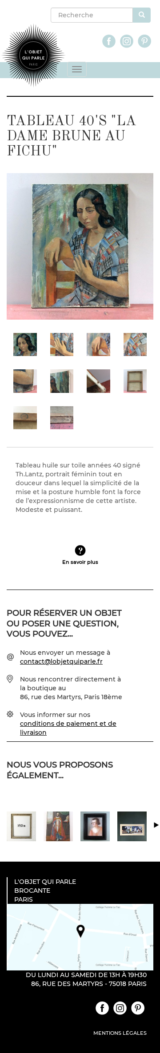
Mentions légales (120, 1033)
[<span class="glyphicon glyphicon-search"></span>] (142, 15)
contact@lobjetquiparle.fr (61, 661)
